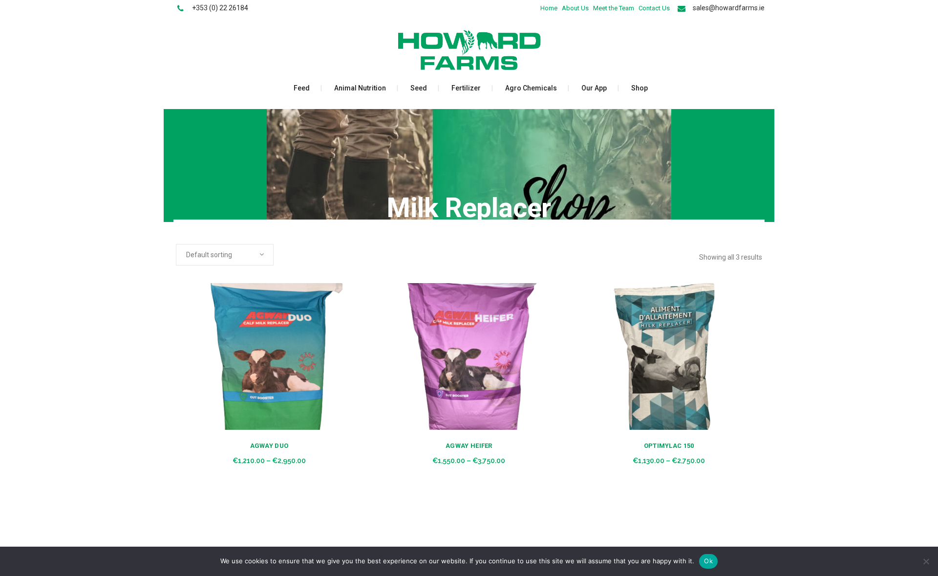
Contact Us (654, 8)
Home (548, 8)
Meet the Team (613, 8)
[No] (926, 561)
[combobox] (225, 255)
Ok (708, 561)
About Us (575, 8)
